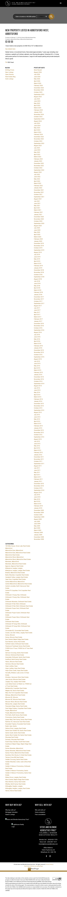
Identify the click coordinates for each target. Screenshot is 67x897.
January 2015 (38, 374)
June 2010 (37, 497)
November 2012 (39, 432)
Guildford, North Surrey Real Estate (15, 659)
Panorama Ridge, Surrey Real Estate (16, 706)
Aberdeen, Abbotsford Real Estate (15, 564)
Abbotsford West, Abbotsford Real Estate (21, 39)
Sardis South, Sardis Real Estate (15, 733)
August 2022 (38, 172)
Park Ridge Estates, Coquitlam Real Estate (18, 708)
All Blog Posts (9, 70)
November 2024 (39, 114)
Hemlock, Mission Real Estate (14, 664)
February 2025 (38, 110)
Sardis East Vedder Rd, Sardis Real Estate (18, 730)
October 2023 (38, 141)
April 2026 (37, 81)
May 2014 (37, 392)
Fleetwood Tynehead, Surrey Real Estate (17, 646)
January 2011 (38, 481)
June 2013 (37, 417)
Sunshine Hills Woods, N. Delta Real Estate (18, 755)
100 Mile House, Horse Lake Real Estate (17, 546)
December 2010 (39, 483)
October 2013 (38, 408)
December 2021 (39, 190)
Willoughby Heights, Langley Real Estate (17, 788)
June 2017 (37, 310)
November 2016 (39, 326)
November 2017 (39, 299)
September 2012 (39, 437)
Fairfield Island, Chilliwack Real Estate (16, 644)
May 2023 (37, 152)
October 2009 (38, 515)
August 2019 (38, 252)
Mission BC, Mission (11, 697)
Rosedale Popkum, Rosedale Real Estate (17, 724)
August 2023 (38, 145)
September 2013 (39, 410)
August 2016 (38, 332)
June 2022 (37, 177)
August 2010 (38, 492)
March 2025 (37, 108)
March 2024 (37, 132)
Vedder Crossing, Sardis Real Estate (16, 759)
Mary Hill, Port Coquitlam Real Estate (16, 693)
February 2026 (38, 85)
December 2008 (39, 537)
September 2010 (39, 490)
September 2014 (39, 383)
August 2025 (38, 96)
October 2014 (38, 381)
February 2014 (38, 399)
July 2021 (37, 201)
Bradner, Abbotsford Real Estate (15, 572)
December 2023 (39, 137)
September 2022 (39, 170)
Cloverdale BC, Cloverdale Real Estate (16, 630)
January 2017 (38, 321)
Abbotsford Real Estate (12, 555)
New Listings (9, 72)
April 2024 (37, 130)
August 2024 (38, 121)
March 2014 (37, 397)
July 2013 (37, 415)
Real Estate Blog (10, 77)
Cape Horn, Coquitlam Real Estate (15, 579)
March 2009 (37, 530)
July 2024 (37, 123)
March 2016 (37, 343)
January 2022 (38, 188)
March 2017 (37, 317)
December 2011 (39, 457)
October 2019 (38, 248)
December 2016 (39, 323)
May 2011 (37, 472)
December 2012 (39, 430)
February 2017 (38, 319)
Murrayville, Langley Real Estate (15, 704)
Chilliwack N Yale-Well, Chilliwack (15, 604)
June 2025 (37, 101)
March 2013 (37, 423)
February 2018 (38, 292)
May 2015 (37, 366)
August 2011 (38, 466)
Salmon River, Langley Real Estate (15, 728)
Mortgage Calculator (11, 812)
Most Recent (38, 70)
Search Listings (10, 814)
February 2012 (38, 452)
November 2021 (39, 192)
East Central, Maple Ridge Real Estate (16, 639)
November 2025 (39, 90)
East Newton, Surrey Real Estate (15, 641)
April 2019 (37, 261)
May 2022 (37, 179)
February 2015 (38, 372)
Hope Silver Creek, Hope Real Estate (16, 670)
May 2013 (37, 419)
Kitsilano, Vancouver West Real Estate (17, 677)
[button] (46, 856)
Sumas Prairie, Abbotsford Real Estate (17, 753)
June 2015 (37, 363)
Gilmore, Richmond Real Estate (14, 655)
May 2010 (37, 499)
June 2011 (37, 470)
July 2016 (37, 334)
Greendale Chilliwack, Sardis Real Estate (17, 657)
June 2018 (37, 283)
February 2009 (38, 532)
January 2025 (38, 112)
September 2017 (39, 303)
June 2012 (37, 443)
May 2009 (37, 526)
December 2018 (39, 270)
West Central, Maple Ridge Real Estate (17, 779)
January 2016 (38, 348)
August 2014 (38, 386)
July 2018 (37, 281)
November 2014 (39, 379)
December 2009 (39, 510)
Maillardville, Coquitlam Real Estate (16, 688)
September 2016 (39, 330)
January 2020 (38, 241)
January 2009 (38, 535)
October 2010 (38, 488)
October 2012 (38, 435)
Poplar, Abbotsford (11, 710)
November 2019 (39, 246)
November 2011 (39, 459)
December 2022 (39, 163)
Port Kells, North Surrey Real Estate (16, 715)
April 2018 (37, 288)
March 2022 (37, 183)
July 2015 (37, 361)
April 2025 (37, 105)
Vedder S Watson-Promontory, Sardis (16, 770)
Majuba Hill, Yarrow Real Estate (14, 690)
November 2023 (39, 139)
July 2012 (37, 441)
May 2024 (37, 128)
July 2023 (37, 148)
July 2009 (37, 521)
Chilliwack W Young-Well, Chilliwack (16, 624)
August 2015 (38, 359)
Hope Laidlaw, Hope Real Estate (15, 668)
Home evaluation (40, 812)
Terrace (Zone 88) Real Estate (14, 757)
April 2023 (37, 154)
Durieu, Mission (10, 635)
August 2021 (38, 199)
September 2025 (39, 94)
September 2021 (39, 197)
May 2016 (37, 339)
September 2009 (39, 517)
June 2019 (37, 257)
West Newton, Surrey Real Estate (15, 782)
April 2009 (37, 528)
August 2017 (38, 306)
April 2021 (37, 208)
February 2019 (38, 266)
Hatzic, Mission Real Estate (13, 661)
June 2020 (37, 230)
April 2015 (37, 368)
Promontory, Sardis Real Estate (14, 717)
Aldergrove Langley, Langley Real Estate (17, 570)
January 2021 (38, 214)
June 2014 (37, 390)
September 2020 (39, 223)
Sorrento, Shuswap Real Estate (14, 739)
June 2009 (37, 523)
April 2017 (37, 314)
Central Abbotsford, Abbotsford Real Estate (18, 584)
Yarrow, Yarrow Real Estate (13, 791)
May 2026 (37, 79)
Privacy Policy (49, 864)
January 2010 (38, 508)
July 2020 (37, 228)
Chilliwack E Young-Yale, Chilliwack (15, 595)
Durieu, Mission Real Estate (13, 637)
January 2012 (38, 455)
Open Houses (9, 74)
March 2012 (37, 450)
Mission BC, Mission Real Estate (15, 699)
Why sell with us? (40, 810)
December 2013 (39, 403)
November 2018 (39, 272)
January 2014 (38, 401)
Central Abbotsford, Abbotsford (15, 581)
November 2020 (39, 219)
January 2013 (38, 428)
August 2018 (38, 279)
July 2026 (37, 74)
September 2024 (39, 119)
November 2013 (39, 406)
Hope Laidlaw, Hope (11, 666)
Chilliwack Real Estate (12, 621)
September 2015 (39, 357)
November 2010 (39, 486)
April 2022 (37, 181)
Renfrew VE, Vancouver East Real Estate (17, 722)
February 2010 (38, 506)
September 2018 (39, 277)
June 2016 (37, 337)
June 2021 (37, 203)
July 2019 (37, 254)
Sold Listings (9, 79)
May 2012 (37, 446)
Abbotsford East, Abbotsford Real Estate (17, 553)
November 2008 (39, 539)
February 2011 (38, 479)
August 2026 (38, 72)
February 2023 (38, 159)
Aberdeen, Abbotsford (12, 561)
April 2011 (37, 475)
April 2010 (37, 501)
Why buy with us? (10, 810)
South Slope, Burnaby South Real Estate (17, 742)
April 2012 (37, 448)
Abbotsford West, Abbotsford (14, 557)
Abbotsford (8, 548)
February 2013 (38, 426)
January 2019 (38, 268)
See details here (10, 49)
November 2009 (39, 512)
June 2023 (37, 150)
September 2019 (39, 250)
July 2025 (37, 99)
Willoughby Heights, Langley (14, 786)
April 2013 (37, 421)
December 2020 (39, 217)
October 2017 (38, 301)
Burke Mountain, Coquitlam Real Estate (17, 575)
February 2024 (38, 134)
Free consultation (40, 814)
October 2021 (38, 194)
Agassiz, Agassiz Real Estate (14, 566)
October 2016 (38, 328)
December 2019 (39, 243)
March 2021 (37, 210)
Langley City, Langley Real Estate (15, 681)
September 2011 (39, 463)
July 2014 (37, 388)
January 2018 (38, 294)
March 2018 (37, 290)
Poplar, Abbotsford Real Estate (14, 713)
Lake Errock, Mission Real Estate (15, 679)
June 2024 (37, 125)
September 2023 (39, 143)
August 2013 (38, 412)
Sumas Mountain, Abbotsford (14, 748)
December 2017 (39, 297)
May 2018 (37, 286)
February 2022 (38, 185)
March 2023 (37, 157)
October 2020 (38, 221)
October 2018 (38, 274)
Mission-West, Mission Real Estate (16, 702)
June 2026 (37, 77)
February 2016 (38, 346)
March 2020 (37, 237)
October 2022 (38, 168)
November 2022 (39, 165)
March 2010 (37, 504)
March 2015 (37, 370)
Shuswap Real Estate (11, 737)
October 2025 (38, 92)
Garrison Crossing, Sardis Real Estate (16, 653)
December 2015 (39, 350)
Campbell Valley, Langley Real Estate (16, 577)
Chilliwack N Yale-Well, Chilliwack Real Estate (19, 606)
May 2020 (37, 232)
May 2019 (37, 259)
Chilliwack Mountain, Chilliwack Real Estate (18, 601)
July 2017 (37, 308)
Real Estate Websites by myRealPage (33, 866)
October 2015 (38, 354)
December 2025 (39, 88)
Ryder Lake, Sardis (11, 726)
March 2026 (37, 83)
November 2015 (39, 352)
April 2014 (37, 395)
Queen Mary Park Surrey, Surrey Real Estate (18, 719)
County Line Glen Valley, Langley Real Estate (18, 633)
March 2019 (37, 263)
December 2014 (39, 377)
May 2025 (37, 103)
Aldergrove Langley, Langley (14, 568)
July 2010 (37, 495)
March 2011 (37, 477)
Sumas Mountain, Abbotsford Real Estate (17, 750)
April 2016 (37, 341)
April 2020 (37, 234)
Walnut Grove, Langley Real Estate (15, 777)
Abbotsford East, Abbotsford (14, 550)
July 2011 (37, 468)
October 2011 (38, 461)
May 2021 (37, 205)
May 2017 (37, 312)
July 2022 (37, 174)
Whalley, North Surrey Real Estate (15, 784)
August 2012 (38, 439)
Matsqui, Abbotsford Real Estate (15, 695)
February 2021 (38, 212)
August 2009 (38, 519)
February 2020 (38, 239)
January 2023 (38, 161)
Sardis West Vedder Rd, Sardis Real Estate (18, 735)
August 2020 (38, 226)
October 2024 (38, 116)
